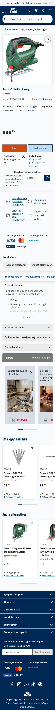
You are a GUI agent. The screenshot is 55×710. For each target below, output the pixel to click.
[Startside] (16, 10)
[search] (6, 19)
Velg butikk (35, 159)
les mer (32, 110)
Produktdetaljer (13, 276)
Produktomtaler (34, 276)
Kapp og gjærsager (15, 264)
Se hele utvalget (41, 357)
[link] (42, 99)
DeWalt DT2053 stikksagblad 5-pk (14, 475)
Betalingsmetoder (16, 235)
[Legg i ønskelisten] (47, 39)
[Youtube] (26, 684)
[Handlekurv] (50, 10)
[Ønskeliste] (43, 10)
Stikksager (41, 29)
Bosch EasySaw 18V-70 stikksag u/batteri (17, 550)
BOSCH (7, 544)
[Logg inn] (28, 10)
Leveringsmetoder (38, 235)
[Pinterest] (40, 684)
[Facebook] (12, 684)
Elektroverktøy (15, 29)
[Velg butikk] (36, 10)
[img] (19, 480)
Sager (29, 29)
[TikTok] (33, 684)
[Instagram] (19, 684)
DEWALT (7, 469)
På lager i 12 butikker (15, 575)
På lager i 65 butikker (15, 497)
